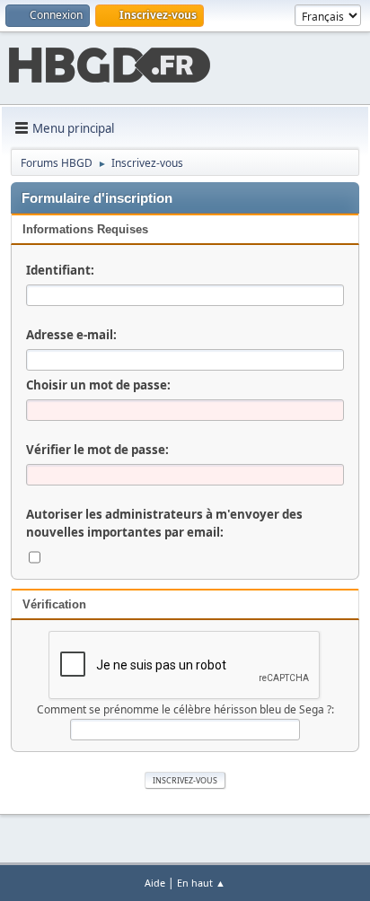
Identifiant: (60, 270)
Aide (155, 882)
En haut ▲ (201, 882)
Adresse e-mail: (71, 335)
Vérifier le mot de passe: (97, 450)
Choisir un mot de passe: (98, 385)
